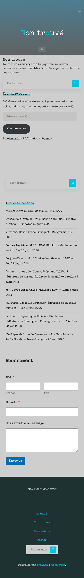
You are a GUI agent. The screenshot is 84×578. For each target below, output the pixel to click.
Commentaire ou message (25, 423)
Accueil (41, 513)
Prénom (11, 393)
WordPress (58, 565)
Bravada (42, 565)
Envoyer (15, 461)
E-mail (13, 402)
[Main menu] (77, 10)
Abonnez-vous (16, 128)
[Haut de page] (69, 563)
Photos (41, 540)
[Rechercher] (75, 83)
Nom (46, 393)
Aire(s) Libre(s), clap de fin (25, 211)
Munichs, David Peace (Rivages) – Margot (34, 232)
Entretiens (42, 531)
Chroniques (42, 522)
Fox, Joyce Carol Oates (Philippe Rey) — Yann (37, 290)
